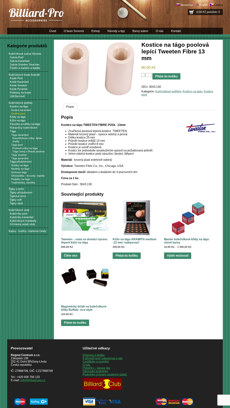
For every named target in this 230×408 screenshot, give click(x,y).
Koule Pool (16, 78)
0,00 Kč (208, 11)
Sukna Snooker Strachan (24, 64)
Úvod (52, 31)
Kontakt (176, 31)
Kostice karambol (21, 110)
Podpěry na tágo (20, 179)
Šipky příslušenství (21, 192)
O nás (159, 31)
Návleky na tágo (20, 168)
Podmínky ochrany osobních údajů (105, 374)
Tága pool (17, 144)
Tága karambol (19, 134)
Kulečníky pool (18, 213)
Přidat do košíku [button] (127, 255)
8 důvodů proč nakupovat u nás (103, 358)
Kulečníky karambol (21, 217)
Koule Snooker (18, 85)
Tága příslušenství (21, 161)
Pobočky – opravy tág (96, 368)
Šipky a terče (16, 188)
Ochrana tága (19, 172)
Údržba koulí (17, 96)
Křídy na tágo (18, 116)
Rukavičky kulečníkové (23, 127)
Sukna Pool (16, 57)
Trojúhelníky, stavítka (23, 182)
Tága (13, 131)
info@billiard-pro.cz (32, 380)
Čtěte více (70, 255)
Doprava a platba (94, 355)
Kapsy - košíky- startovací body (27, 231)
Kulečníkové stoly (19, 209)
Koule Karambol (19, 81)
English (203, 4)
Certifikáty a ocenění (96, 361)
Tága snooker (19, 154)
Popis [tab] (70, 106)
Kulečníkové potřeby (168, 91)
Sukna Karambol (19, 61)
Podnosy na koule (20, 92)
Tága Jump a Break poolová (28, 151)
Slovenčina (186, 4)
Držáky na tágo (19, 165)
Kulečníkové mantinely (23, 220)
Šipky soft (16, 199)
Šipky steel (16, 203)
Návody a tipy (116, 31)
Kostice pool (18, 113)
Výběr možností (177, 255)
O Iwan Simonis (74, 31)
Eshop (95, 31)
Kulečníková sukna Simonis (25, 53)
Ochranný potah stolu (22, 224)
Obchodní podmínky (95, 371)
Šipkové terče (18, 196)
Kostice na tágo (192, 91)
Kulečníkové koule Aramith (24, 74)
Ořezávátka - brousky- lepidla (28, 175)
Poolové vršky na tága (25, 148)
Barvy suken (140, 31)
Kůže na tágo (17, 120)
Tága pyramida (19, 158)
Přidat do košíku (166, 76)
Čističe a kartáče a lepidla (25, 68)
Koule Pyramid (18, 89)
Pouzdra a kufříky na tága (25, 124)
